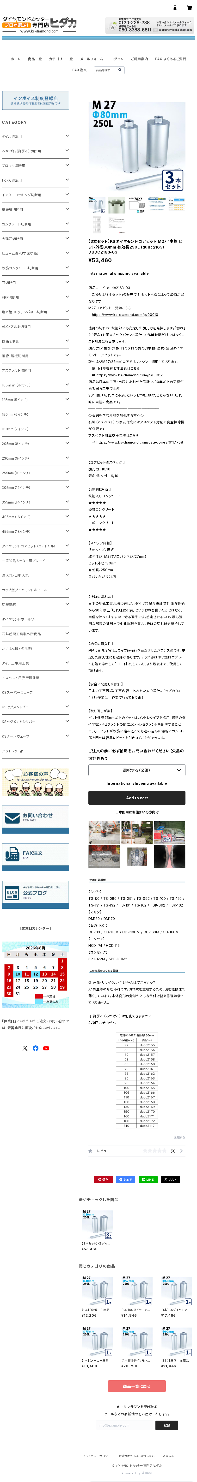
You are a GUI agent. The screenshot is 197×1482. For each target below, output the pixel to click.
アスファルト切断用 (16, 370)
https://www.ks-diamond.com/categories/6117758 (140, 442)
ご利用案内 (139, 59)
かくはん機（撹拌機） (17, 648)
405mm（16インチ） (16, 517)
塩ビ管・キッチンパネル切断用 (24, 312)
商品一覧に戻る (137, 1386)
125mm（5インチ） (15, 400)
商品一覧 (35, 59)
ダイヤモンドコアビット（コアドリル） (29, 546)
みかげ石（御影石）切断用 (21, 151)
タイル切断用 (12, 136)
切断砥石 (9, 605)
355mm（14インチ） (16, 502)
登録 (167, 1425)
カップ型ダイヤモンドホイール (24, 590)
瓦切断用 (9, 283)
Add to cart (137, 797)
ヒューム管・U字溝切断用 (21, 253)
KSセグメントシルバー (19, 722)
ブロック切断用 (13, 166)
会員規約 (168, 1456)
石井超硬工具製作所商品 (21, 634)
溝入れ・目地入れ (15, 575)
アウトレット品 (13, 751)
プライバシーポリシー (97, 1456)
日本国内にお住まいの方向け (137, 812)
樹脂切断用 (11, 341)
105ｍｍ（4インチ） (16, 385)
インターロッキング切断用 (22, 195)
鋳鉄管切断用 (12, 209)
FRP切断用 (10, 297)
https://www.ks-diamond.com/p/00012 (130, 375)
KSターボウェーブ (15, 736)
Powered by (132, 1473)
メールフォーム (91, 59)
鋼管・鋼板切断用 (15, 356)
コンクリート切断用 (16, 224)
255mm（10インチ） (16, 473)
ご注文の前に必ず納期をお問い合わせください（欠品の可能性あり (136, 754)
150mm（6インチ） (15, 414)
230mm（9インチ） (16, 458)
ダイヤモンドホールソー (20, 619)
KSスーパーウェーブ (17, 692)
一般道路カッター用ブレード (23, 561)
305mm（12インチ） (16, 488)
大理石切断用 (12, 239)
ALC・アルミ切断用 (16, 327)
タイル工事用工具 (15, 663)
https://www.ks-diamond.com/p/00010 (125, 315)
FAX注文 (79, 70)
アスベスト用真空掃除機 (21, 678)
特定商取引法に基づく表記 (137, 1456)
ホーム (16, 59)
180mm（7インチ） (15, 429)
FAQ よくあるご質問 (170, 59)
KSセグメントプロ (15, 707)
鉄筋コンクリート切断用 (20, 268)
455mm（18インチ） (16, 531)
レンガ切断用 (12, 180)
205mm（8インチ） (16, 444)
